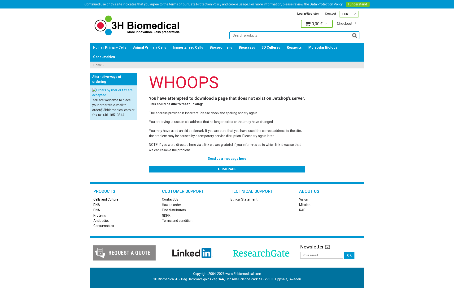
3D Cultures (271, 47)
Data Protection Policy (326, 4)
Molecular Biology (322, 47)
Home (97, 65)
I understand (357, 4)
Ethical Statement (244, 199)
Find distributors (174, 210)
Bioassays (247, 47)
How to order (171, 205)
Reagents (294, 47)
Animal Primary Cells (149, 47)
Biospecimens (221, 47)
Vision (303, 199)
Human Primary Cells (110, 47)
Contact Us (170, 199)
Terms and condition (177, 221)
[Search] (354, 35)
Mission (304, 205)
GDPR (166, 215)
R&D (302, 210)
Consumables (104, 57)
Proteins (99, 215)
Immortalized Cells (188, 47)
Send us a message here (227, 158)
